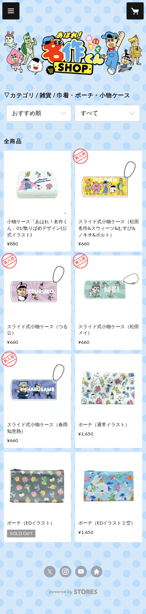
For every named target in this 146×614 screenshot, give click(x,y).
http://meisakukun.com (96, 571)
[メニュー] (10, 10)
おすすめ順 (26, 112)
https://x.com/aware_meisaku (50, 571)
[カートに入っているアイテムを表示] (135, 10)
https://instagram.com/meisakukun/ (65, 571)
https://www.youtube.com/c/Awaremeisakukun (81, 571)
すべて (89, 112)
